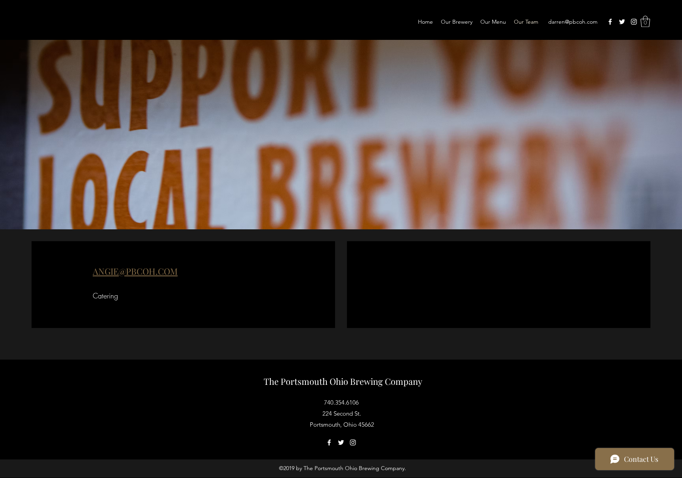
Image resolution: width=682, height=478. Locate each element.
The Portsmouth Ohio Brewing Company (343, 381)
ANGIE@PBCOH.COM (135, 271)
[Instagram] (634, 22)
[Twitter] (622, 22)
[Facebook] (610, 22)
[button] (645, 21)
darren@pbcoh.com (573, 21)
